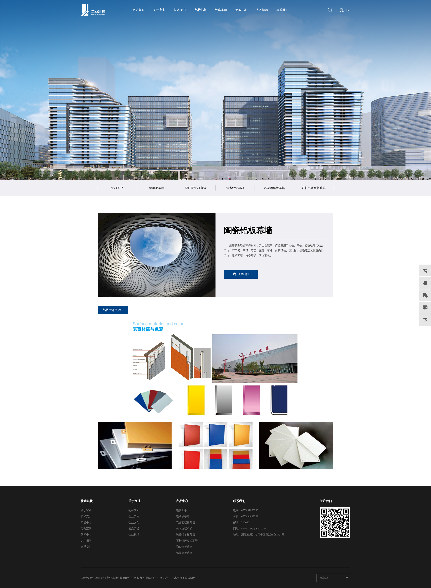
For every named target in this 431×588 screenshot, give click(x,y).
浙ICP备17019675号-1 (158, 577)
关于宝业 (159, 10)
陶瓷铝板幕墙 (184, 546)
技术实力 (180, 10)
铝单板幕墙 (156, 188)
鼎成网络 (190, 577)
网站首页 (139, 10)
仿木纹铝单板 (235, 188)
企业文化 (133, 522)
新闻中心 (241, 10)
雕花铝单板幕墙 (274, 188)
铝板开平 (117, 188)
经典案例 (221, 10)
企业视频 (133, 534)
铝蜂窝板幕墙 (184, 552)
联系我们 (282, 10)
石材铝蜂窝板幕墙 (314, 188)
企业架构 (133, 516)
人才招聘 (262, 10)
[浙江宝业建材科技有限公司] (93, 10)
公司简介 (133, 510)
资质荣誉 (133, 528)
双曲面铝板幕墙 (195, 188)
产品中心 (200, 10)
